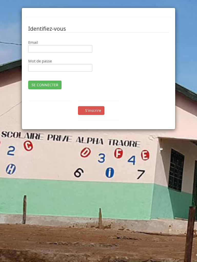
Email (33, 42)
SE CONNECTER (45, 84)
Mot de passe (40, 60)
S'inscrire (92, 110)
